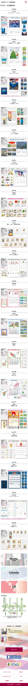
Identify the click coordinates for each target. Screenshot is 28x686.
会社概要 (7, 680)
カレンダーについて (7, 672)
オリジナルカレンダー (7, 676)
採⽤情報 (21, 680)
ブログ (21, 676)
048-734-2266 (13, 640)
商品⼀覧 (21, 672)
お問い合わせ (14, 649)
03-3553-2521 (13, 632)
